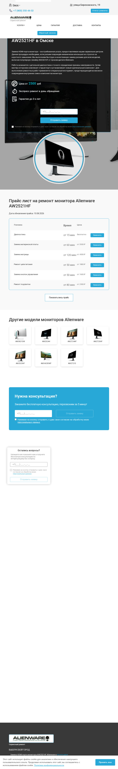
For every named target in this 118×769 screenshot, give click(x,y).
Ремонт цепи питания (23, 264)
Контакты (96, 25)
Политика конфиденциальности (49, 765)
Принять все (105, 762)
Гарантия (55, 25)
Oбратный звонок (47, 33)
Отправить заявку (59, 120)
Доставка (77, 25)
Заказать (97, 235)
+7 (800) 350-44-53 (23, 10)
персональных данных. (81, 127)
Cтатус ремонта (99, 11)
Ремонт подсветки (22, 284)
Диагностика (19, 234)
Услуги (20, 25)
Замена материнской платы (26, 244)
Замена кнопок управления (26, 274)
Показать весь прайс (59, 297)
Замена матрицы (21, 254)
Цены (39, 25)
